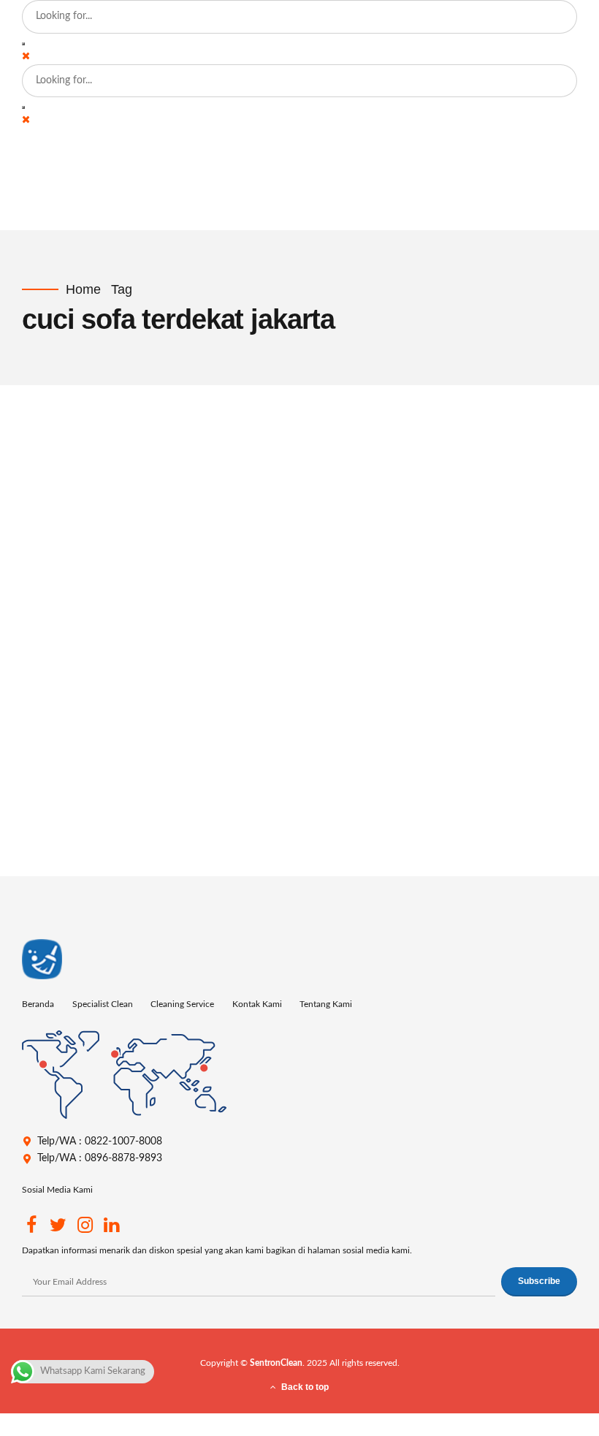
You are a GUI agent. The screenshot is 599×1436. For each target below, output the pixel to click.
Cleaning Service (182, 1004)
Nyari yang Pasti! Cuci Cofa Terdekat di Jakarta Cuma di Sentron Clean (323, 718)
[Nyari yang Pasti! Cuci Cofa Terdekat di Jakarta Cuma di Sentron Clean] (339, 526)
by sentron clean (55, 494)
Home (83, 289)
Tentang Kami (326, 1004)
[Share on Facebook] (112, 852)
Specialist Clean (102, 1004)
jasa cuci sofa (187, 678)
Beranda (38, 1004)
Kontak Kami (257, 1004)
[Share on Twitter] (138, 852)
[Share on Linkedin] (163, 852)
